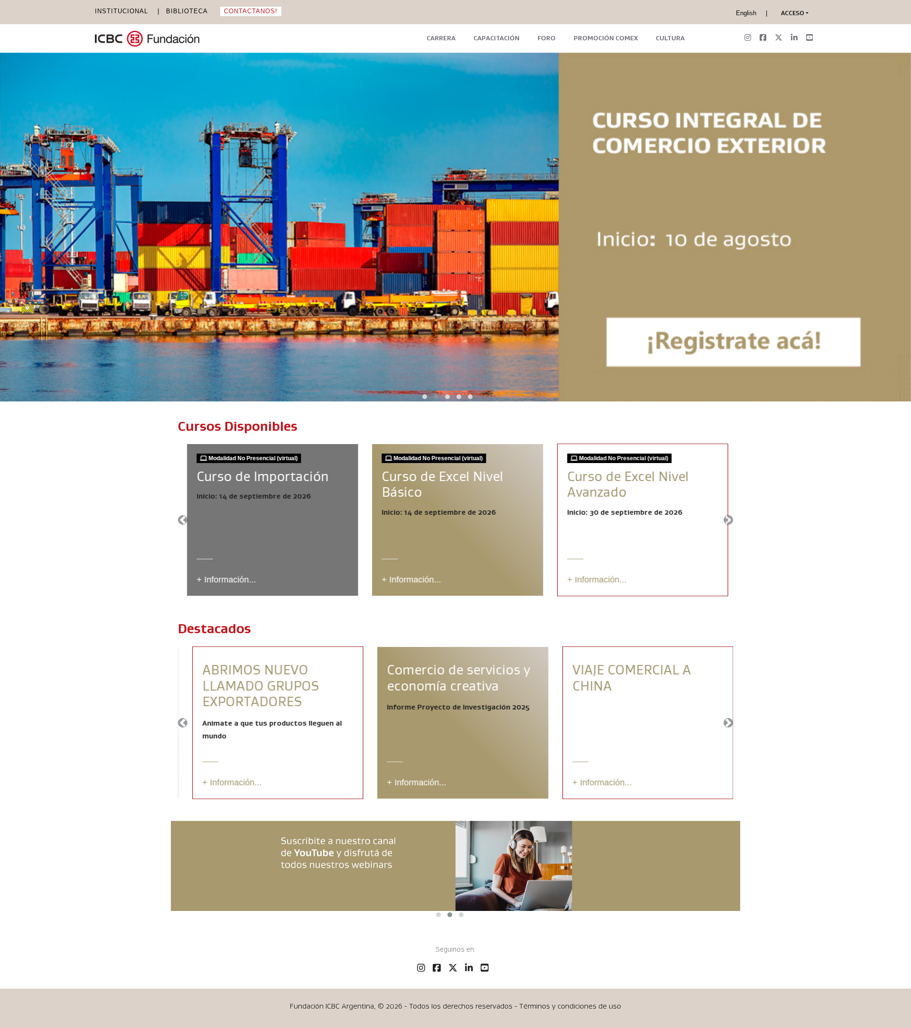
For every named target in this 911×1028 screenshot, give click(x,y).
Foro (547, 38)
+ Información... (224, 579)
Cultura (670, 38)
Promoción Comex (606, 38)
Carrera (441, 38)
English (746, 13)
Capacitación (497, 38)
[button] (792, 13)
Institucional (121, 11)
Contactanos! (251, 11)
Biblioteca (187, 11)
